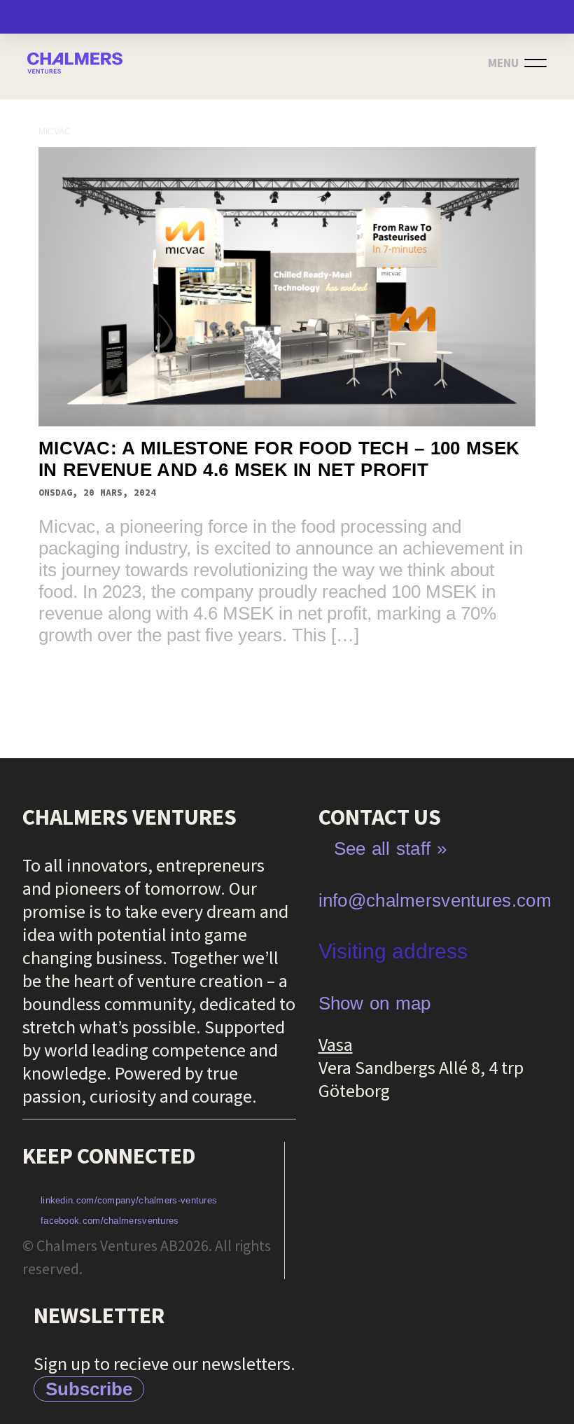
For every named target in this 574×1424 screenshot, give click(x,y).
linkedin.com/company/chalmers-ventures (129, 1200)
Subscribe (89, 1388)
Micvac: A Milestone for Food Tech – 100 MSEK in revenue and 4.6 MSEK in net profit (278, 459)
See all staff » (390, 848)
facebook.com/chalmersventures (110, 1220)
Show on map (374, 1003)
